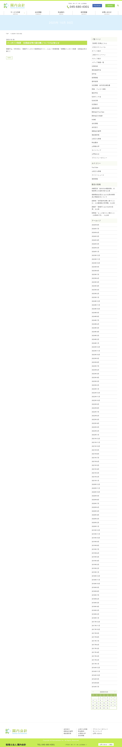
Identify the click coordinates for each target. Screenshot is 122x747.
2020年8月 (95, 500)
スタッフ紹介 (96, 58)
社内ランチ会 (96, 97)
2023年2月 (95, 385)
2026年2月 (95, 248)
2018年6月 (95, 599)
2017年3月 (95, 656)
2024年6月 (95, 324)
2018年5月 (95, 603)
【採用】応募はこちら (99, 43)
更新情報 (95, 179)
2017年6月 (95, 645)
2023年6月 (95, 370)
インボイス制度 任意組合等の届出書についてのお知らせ (33, 43)
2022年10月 (96, 400)
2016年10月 (96, 675)
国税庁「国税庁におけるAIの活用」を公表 (102, 208)
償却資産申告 (96, 70)
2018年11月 (96, 580)
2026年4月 (95, 240)
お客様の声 (95, 146)
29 (100, 707)
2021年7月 (95, 458)
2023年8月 (95, 362)
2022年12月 (96, 393)
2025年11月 (96, 259)
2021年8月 (95, 454)
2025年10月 (96, 263)
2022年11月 (96, 396)
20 (93, 705)
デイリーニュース (98, 175)
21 (96, 705)
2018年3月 (95, 610)
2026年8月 (95, 225)
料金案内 (61, 13)
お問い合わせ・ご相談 (106, 744)
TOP (7, 33)
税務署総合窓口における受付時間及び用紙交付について (103, 196)
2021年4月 (95, 469)
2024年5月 (95, 328)
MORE (9, 57)
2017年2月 (95, 660)
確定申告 (95, 93)
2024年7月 (95, 320)
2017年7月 (95, 641)
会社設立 (95, 127)
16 (104, 702)
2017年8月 (95, 637)
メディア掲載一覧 (98, 62)
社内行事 (95, 100)
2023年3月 (95, 381)
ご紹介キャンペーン (99, 55)
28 (96, 707)
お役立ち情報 (96, 139)
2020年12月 (96, 484)
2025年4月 (95, 286)
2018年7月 (95, 595)
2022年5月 (95, 419)
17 (107, 702)
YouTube (95, 167)
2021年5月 (95, 465)
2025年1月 (95, 297)
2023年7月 (95, 366)
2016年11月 (96, 671)
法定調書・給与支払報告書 (101, 85)
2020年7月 (95, 503)
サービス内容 (15, 13)
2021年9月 (95, 450)
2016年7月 (95, 687)
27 (93, 707)
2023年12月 (96, 347)
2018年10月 (96, 584)
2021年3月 (95, 473)
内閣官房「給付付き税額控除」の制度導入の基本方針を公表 (103, 190)
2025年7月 (95, 274)
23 (104, 705)
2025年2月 (95, 293)
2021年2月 (95, 477)
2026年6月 (95, 232)
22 (100, 705)
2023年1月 (95, 389)
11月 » (114, 692)
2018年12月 (96, 576)
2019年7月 (95, 549)
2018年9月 (95, 587)
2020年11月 (96, 488)
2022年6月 (95, 416)
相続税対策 (95, 135)
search (117, 5)
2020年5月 (95, 511)
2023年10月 (96, 355)
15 (100, 702)
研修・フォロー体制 (99, 89)
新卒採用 (95, 81)
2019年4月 (95, 561)
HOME (94, 120)
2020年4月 (95, 515)
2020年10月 (96, 492)
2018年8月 (95, 591)
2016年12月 (96, 667)
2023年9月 (95, 358)
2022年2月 (95, 431)
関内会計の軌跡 (97, 116)
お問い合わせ (97, 733)
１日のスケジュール (99, 47)
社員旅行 (95, 104)
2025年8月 (95, 271)
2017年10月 (96, 629)
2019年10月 (96, 538)
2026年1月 (95, 251)
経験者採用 (95, 108)
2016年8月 (95, 683)
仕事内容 (95, 66)
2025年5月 (95, 282)
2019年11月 (96, 534)
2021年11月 (96, 442)
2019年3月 (95, 564)
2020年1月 (95, 526)
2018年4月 (95, 606)
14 (96, 702)
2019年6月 (95, 553)
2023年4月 (95, 377)
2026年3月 (95, 244)
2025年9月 (95, 267)
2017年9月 (95, 633)
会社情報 (38, 13)
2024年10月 (96, 309)
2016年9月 (95, 679)
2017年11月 (96, 625)
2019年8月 (95, 545)
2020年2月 (95, 522)
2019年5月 (95, 557)
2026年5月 (95, 236)
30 (104, 707)
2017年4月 (95, 652)
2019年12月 (96, 530)
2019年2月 (95, 568)
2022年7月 (95, 412)
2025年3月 (95, 290)
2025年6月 (95, 278)
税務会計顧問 (96, 131)
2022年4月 (95, 423)
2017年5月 (95, 648)
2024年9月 (95, 313)
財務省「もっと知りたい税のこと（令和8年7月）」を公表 (103, 214)
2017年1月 (95, 664)
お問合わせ (106, 13)
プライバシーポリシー (99, 158)
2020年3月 (95, 519)
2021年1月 (95, 480)
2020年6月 (95, 507)
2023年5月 (95, 374)
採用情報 (84, 13)
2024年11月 (96, 305)
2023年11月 (96, 351)
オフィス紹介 (96, 51)
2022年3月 (95, 427)
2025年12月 (96, 255)
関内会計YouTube (98, 112)
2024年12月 (96, 301)
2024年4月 (95, 332)
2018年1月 (95, 618)
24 (107, 705)
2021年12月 (96, 438)
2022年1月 (95, 435)
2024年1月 (95, 343)
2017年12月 (96, 622)
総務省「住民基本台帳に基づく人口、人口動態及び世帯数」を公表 (103, 202)
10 (107, 700)
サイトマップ (96, 150)
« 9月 (93, 692)
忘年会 (94, 74)
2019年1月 (95, 572)
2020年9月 (95, 496)
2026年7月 (95, 229)
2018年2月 (95, 614)
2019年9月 (95, 542)
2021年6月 (95, 461)
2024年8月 (95, 316)
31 (107, 707)
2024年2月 (95, 339)
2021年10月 (96, 446)
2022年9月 (95, 404)
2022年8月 (95, 408)
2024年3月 (95, 335)
